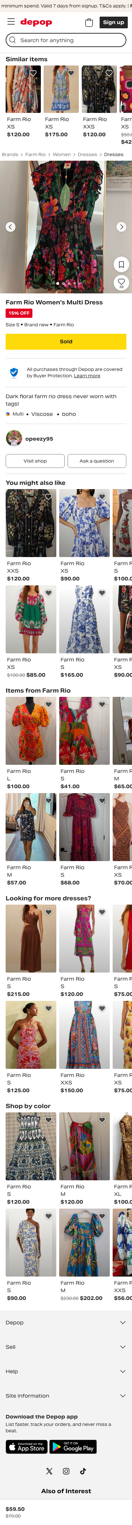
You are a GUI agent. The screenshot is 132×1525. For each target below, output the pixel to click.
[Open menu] (11, 21)
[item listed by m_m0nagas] (31, 523)
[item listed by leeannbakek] (84, 731)
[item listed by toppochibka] (84, 1243)
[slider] (66, 227)
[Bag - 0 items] (89, 23)
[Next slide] (121, 226)
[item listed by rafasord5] (31, 1243)
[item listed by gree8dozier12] (84, 523)
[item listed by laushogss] (84, 1035)
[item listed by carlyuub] (84, 939)
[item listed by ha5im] (31, 939)
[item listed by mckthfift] (31, 731)
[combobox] (66, 40)
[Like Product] (33, 73)
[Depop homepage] (36, 22)
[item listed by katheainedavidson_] (31, 1146)
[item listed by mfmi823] (84, 1146)
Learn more (87, 375)
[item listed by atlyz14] (31, 619)
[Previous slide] (10, 226)
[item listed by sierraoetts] (31, 1035)
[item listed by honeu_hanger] (84, 827)
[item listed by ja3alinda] (31, 827)
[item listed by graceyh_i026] (84, 619)
